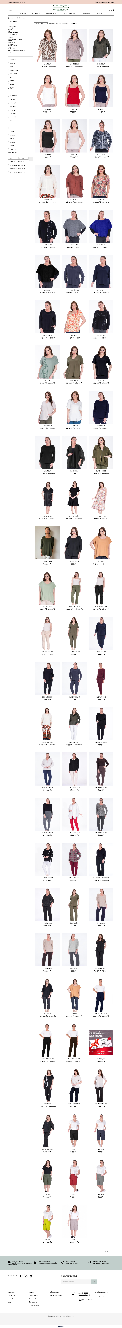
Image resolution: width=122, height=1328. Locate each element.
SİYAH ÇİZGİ (13, 73)
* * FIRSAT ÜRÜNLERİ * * (69, 13)
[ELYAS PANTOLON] (74, 725)
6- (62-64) (13, 117)
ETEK (9, 47)
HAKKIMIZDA (86, 13)
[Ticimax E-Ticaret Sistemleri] (61, 1327)
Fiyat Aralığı (12, 153)
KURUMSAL (11, 1292)
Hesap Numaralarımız (14, 1299)
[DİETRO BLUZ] (101, 544)
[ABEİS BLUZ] (47, 47)
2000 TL (12, 135)
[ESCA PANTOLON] (101, 951)
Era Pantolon (48, 923)
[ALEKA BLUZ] (101, 137)
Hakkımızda (11, 1295)
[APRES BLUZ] (47, 228)
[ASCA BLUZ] (101, 318)
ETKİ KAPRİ (47, 1013)
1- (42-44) (13, 99)
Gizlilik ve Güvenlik (34, 1299)
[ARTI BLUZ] (74, 318)
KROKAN (12, 63)
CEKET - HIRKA (12, 49)
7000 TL (12, 145)
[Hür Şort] (74, 1132)
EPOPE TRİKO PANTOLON (101, 878)
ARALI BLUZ (74, 245)
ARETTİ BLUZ (74, 290)
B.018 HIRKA (74, 471)
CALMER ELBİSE (48, 516)
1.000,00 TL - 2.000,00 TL (17, 165)
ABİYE (9, 31)
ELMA (11, 66)
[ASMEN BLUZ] (74, 363)
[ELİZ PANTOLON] (74, 635)
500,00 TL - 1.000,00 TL (17, 161)
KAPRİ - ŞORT (12, 42)
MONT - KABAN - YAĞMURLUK (17, 50)
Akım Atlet (48, 109)
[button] (46, 558)
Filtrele (31, 159)
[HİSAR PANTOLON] (74, 1087)
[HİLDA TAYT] (47, 1087)
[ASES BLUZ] (47, 363)
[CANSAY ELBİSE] (74, 499)
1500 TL (12, 131)
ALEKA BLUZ (101, 154)
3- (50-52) (13, 106)
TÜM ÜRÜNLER (12, 26)
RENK (9, 52)
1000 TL (12, 128)
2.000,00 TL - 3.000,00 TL (17, 168)
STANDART (13, 96)
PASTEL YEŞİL (14, 70)
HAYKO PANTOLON (101, 1013)
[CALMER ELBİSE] (47, 499)
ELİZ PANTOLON (74, 652)
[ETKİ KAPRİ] (47, 996)
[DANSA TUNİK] (47, 542)
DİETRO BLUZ (101, 561)
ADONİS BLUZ (74, 64)
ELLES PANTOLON (47, 742)
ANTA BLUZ (101, 200)
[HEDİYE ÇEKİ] (101, 1042)
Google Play (100, 1296)
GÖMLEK (10, 37)
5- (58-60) (13, 113)
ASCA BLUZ (101, 335)
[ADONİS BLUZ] (74, 47)
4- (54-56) (13, 110)
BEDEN (10, 88)
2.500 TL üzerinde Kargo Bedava (105, 2)
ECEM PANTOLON (74, 606)
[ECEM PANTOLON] (74, 589)
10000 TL (12, 149)
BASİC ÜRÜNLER (51, 13)
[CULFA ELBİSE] (101, 499)
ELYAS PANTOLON (74, 742)
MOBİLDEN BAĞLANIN (101, 1292)
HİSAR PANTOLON (74, 1104)
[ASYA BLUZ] (74, 409)
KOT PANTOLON (12, 45)
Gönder (94, 1281)
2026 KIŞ (10, 28)
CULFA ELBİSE (101, 516)
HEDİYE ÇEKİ (101, 1059)
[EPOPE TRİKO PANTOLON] (101, 861)
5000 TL (12, 142)
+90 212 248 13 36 (83, 1295)
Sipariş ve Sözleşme (56, 1295)
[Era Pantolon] (47, 906)
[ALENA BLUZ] (47, 183)
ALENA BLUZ (48, 200)
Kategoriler (12, 21)
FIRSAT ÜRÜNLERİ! (13, 33)
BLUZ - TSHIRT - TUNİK (15, 39)
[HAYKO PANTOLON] (101, 996)
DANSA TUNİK (47, 561)
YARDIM (31, 1292)
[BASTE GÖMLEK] (101, 454)
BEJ (11, 77)
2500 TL (12, 138)
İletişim (10, 1302)
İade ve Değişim (34, 1305)
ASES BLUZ (47, 380)
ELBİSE (10, 41)
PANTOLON (11, 44)
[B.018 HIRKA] (74, 454)
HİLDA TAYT (47, 1104)
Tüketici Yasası (33, 1295)
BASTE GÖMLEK (101, 471)
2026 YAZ (23, 13)
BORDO (12, 84)
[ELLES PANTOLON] (47, 725)
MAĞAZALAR (100, 13)
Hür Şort (74, 1149)
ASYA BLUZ (74, 426)
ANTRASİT (13, 59)
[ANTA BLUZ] (101, 183)
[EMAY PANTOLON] (101, 725)
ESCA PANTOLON (101, 968)
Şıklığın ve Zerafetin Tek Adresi (17, 2)
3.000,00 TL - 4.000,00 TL (17, 172)
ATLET (10, 36)
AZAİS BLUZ (101, 426)
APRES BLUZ (48, 245)
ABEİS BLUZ (47, 64)
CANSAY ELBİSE (74, 516)
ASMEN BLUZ (74, 380)
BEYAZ (12, 81)
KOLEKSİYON (36, 13)
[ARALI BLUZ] (74, 228)
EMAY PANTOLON (101, 742)
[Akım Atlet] (47, 92)
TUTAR (10, 120)
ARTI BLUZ (74, 335)
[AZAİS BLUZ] (101, 409)
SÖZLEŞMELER (54, 1292)
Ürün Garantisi (33, 1302)
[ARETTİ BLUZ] (74, 273)
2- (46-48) (13, 103)
